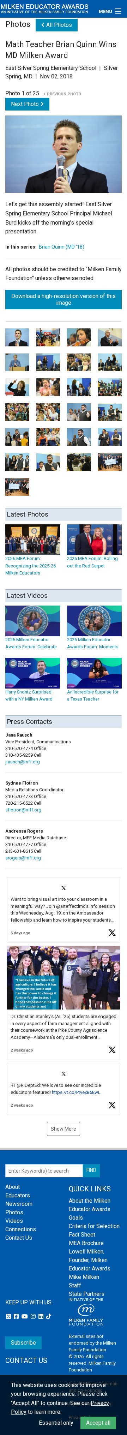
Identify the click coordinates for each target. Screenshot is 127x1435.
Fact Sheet (82, 1234)
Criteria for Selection (94, 1226)
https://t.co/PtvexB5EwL (76, 1092)
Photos (14, 1212)
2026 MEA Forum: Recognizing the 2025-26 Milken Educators (30, 566)
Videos (14, 1220)
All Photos (58, 25)
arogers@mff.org (23, 858)
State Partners (86, 1294)
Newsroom (18, 1204)
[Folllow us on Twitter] (9, 1316)
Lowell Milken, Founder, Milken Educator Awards (89, 1260)
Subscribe (23, 1342)
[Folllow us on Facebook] (17, 1316)
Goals (76, 1217)
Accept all (98, 1422)
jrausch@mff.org (22, 761)
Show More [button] (63, 1129)
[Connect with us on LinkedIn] (42, 1316)
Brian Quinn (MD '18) (61, 247)
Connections (20, 1229)
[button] (63, 910)
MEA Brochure (86, 1243)
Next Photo (25, 104)
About (12, 1187)
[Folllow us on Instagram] (34, 1316)
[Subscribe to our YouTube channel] (25, 1316)
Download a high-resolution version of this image (63, 299)
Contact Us (18, 1237)
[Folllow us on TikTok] (49, 1316)
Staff (75, 1285)
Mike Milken (84, 1277)
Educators (17, 1195)
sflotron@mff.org (23, 809)
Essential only (56, 1422)
